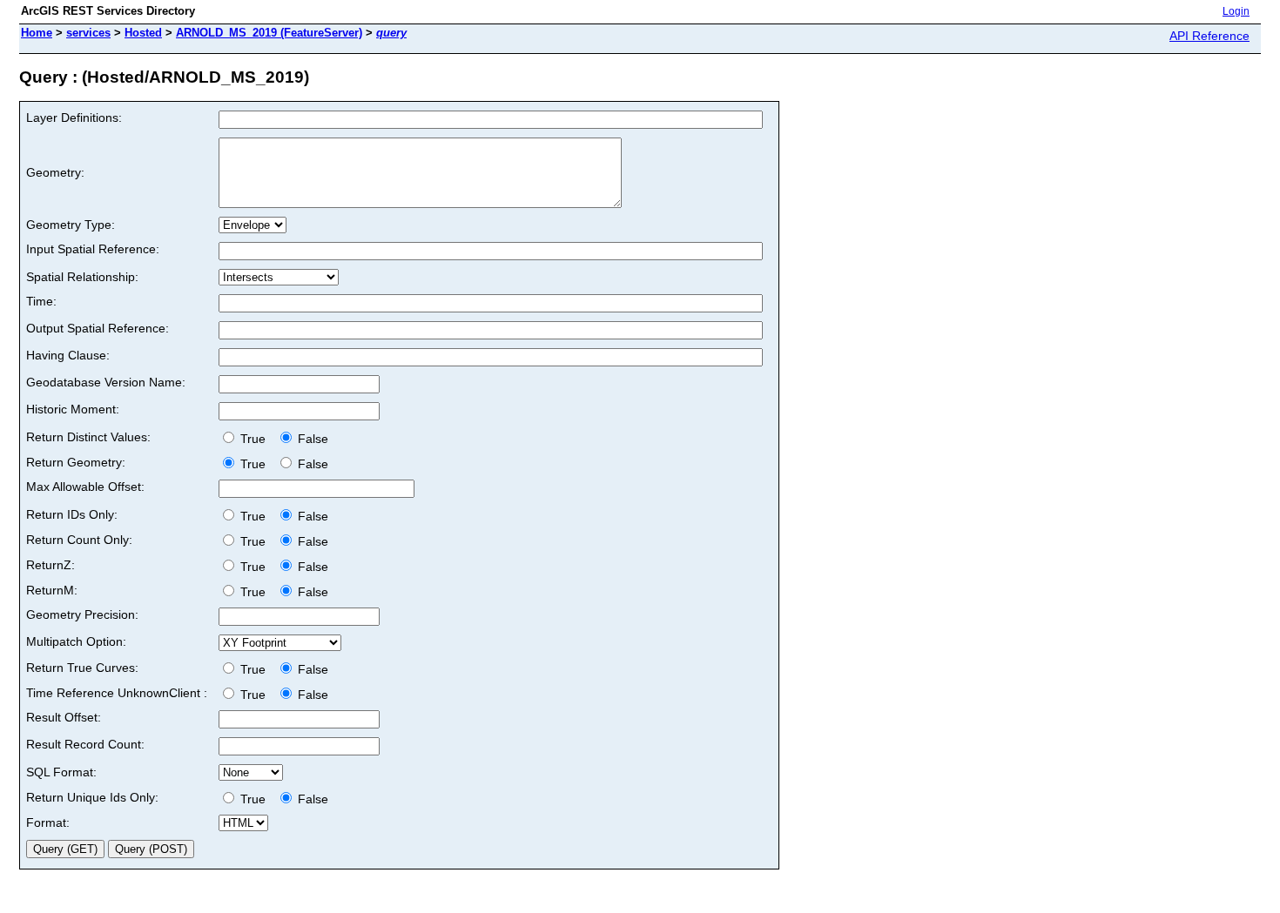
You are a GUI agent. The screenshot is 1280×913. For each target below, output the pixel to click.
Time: (41, 301)
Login (1236, 11)
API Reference (1209, 36)
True (255, 439)
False (311, 439)
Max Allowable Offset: (85, 486)
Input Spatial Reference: (92, 249)
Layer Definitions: (74, 117)
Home (36, 32)
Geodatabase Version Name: (105, 382)
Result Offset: (63, 717)
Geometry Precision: (82, 614)
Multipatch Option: (76, 641)
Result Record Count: (85, 744)
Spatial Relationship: (82, 277)
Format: (48, 822)
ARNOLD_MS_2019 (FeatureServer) (269, 32)
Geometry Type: (70, 225)
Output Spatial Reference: (97, 328)
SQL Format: (61, 772)
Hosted (143, 32)
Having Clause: (68, 355)
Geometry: (55, 172)
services (88, 32)
